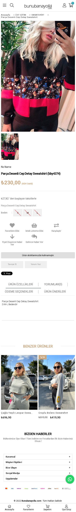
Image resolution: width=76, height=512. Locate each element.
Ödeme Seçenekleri (19, 291)
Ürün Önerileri (55, 291)
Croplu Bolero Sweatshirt (53, 412)
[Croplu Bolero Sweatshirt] (57, 382)
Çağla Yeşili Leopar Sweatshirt (17, 412)
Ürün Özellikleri (20, 284)
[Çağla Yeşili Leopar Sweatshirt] (19, 382)
